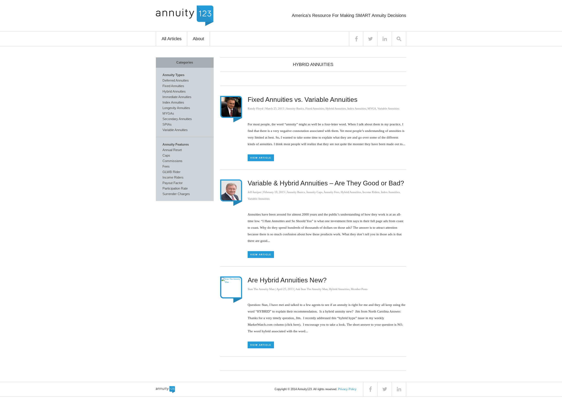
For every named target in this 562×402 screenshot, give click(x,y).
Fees (166, 166)
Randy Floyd (255, 108)
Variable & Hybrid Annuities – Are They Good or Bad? (326, 183)
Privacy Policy (347, 389)
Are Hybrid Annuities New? (287, 280)
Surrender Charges (176, 194)
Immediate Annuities (176, 97)
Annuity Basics (295, 108)
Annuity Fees (331, 192)
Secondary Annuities (177, 119)
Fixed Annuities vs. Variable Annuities (302, 99)
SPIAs (167, 124)
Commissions (172, 161)
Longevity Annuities (176, 108)
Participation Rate (175, 188)
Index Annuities (356, 108)
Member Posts (359, 289)
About (198, 38)
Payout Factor (172, 183)
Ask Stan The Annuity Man (311, 289)
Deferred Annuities (175, 80)
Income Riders (371, 192)
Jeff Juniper (254, 192)
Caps (166, 155)
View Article (260, 158)
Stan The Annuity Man (261, 289)
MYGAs (168, 113)
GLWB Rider (171, 172)
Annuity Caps (314, 192)
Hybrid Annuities (336, 108)
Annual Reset (172, 150)
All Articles (172, 38)
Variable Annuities (388, 108)
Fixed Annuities (314, 108)
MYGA (371, 108)
